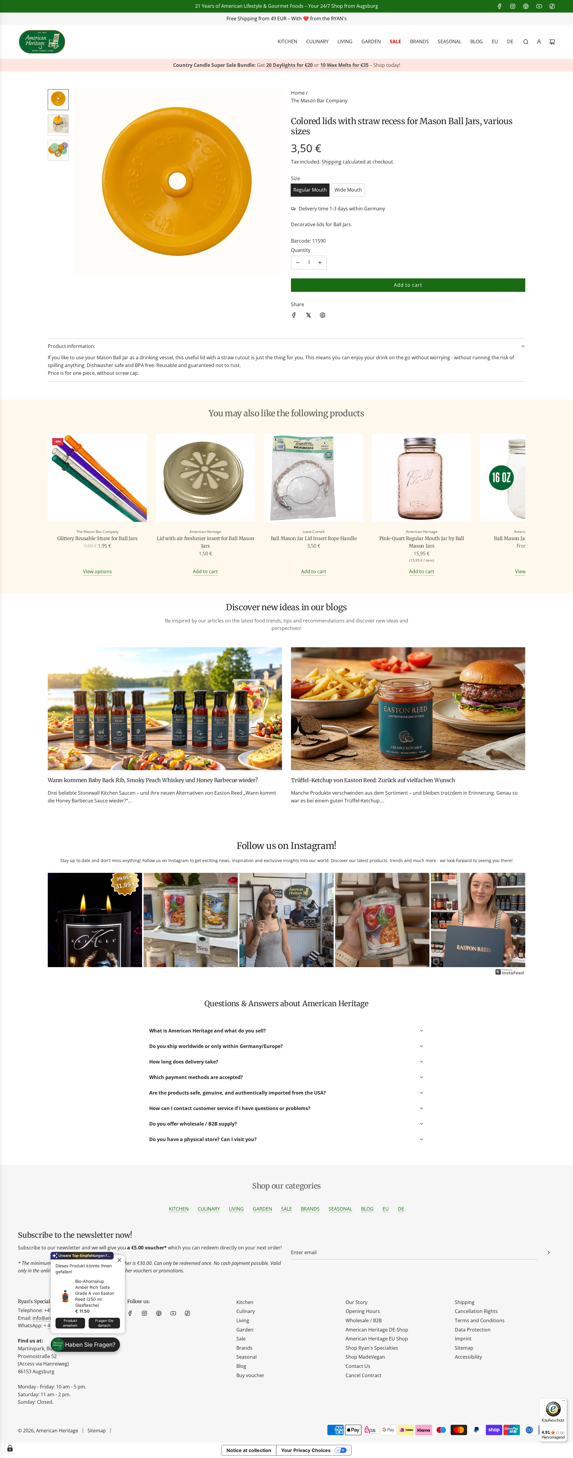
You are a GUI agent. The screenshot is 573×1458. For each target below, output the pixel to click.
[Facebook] (499, 6)
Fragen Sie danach (104, 1323)
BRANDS (310, 1209)
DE (401, 1209)
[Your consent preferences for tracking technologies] (10, 1448)
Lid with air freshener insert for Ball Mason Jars (205, 542)
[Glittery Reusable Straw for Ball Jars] (97, 479)
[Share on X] (308, 316)
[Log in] (539, 41)
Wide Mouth (348, 190)
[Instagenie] (509, 974)
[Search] (525, 41)
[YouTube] (539, 6)
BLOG (367, 1209)
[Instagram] (512, 6)
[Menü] (563, 1401)
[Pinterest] (525, 6)
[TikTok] (552, 6)
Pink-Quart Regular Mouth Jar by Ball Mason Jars (421, 542)
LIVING (236, 1209)
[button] (81, 183)
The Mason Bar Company (319, 100)
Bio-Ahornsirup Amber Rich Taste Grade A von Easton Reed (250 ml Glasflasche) (94, 1293)
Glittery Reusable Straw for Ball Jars (97, 538)
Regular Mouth (310, 190)
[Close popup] (119, 1260)
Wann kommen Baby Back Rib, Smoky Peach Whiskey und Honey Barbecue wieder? (153, 780)
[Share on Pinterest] (322, 316)
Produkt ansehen (70, 1323)
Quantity (300, 250)
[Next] (516, 921)
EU (386, 1209)
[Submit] (548, 1252)
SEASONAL (340, 1209)
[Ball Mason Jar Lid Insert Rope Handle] (313, 479)
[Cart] (552, 41)
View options (97, 571)
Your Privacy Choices (306, 1450)
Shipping (331, 161)
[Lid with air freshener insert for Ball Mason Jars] (205, 479)
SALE (286, 1209)
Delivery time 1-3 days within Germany (342, 208)
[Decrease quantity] (297, 262)
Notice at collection (249, 1450)
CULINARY (209, 1209)
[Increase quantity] (319, 262)
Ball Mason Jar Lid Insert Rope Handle (314, 538)
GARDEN (262, 1209)
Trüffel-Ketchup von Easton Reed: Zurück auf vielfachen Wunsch (373, 780)
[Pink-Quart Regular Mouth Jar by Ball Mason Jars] (421, 479)
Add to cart (205, 571)
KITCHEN (179, 1209)
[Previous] (57, 921)
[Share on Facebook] (294, 316)
